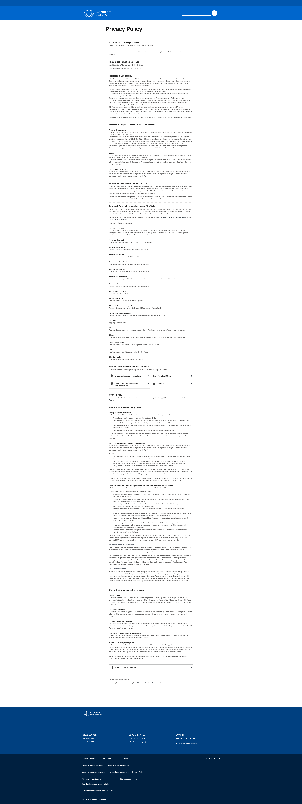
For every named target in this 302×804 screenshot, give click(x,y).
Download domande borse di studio (95, 784)
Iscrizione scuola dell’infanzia (118, 765)
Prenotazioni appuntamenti (118, 772)
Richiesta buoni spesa (128, 779)
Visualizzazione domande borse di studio (97, 791)
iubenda (111, 683)
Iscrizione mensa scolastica (92, 765)
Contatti (102, 758)
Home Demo (123, 758)
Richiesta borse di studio (91, 779)
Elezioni (111, 758)
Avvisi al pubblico (88, 758)
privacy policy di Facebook (118, 219)
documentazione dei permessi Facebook (172, 217)
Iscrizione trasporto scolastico (93, 772)
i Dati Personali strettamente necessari (148, 683)
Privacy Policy (137, 772)
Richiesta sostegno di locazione (94, 799)
